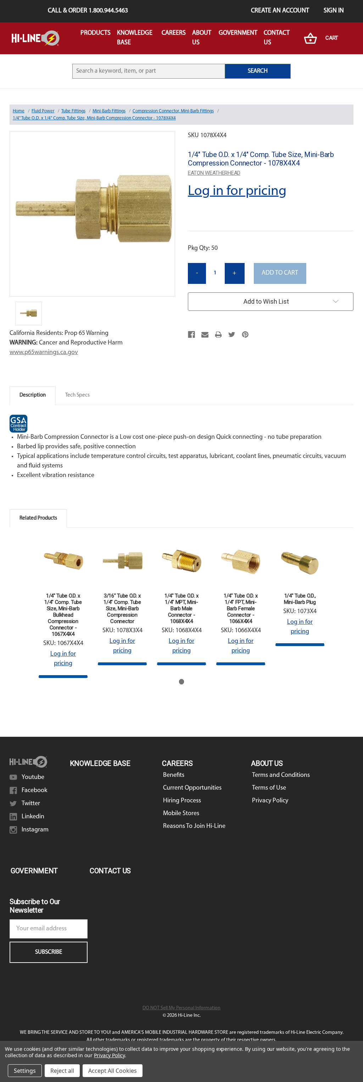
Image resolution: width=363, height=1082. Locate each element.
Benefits (173, 775)
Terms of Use (269, 788)
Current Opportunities (192, 788)
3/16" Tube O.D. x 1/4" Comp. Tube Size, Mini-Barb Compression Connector (122, 608)
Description (32, 395)
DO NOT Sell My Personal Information (181, 1008)
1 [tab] (181, 681)
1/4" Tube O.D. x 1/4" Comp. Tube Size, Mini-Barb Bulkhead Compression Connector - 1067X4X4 (63, 615)
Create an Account (280, 11)
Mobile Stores (181, 814)
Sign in (334, 11)
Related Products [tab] (38, 518)
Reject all (62, 1071)
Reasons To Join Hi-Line (194, 826)
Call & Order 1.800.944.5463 (88, 11)
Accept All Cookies (112, 1071)
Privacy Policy (270, 801)
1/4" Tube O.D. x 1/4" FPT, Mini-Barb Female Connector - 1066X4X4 (241, 608)
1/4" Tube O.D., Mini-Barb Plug (300, 599)
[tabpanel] (63, 607)
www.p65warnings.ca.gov (44, 352)
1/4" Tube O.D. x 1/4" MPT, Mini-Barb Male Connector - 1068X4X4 (181, 608)
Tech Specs (77, 395)
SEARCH (258, 71)
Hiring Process (182, 801)
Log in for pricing (237, 191)
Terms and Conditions (281, 775)
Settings (25, 1071)
